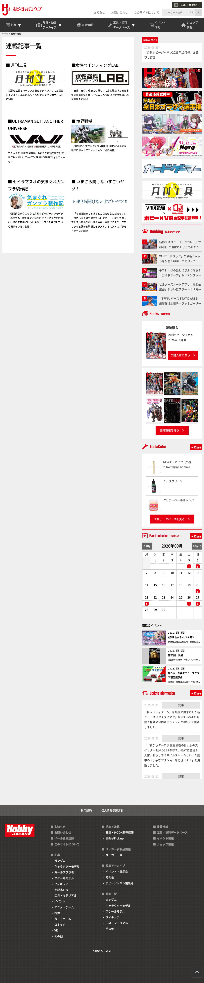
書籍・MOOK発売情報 (120, 832)
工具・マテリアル (65, 895)
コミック (60, 924)
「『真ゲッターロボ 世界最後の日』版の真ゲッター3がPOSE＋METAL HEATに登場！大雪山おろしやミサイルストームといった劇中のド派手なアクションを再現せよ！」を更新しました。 (172, 755)
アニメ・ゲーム (64, 907)
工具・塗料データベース (172, 832)
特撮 (57, 913)
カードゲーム (62, 919)
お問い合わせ (119, 12)
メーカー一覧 (114, 855)
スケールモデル (64, 878)
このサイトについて (146, 12)
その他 (58, 936)
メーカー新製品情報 (118, 849)
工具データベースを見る (169, 519)
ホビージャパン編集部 (119, 883)
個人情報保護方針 (112, 810)
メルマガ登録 (188, 5)
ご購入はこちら (180, 355)
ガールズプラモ (64, 872)
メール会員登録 (64, 838)
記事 (181, 705)
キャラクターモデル (66, 866)
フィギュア (61, 884)
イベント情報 (165, 838)
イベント (60, 901)
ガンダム (60, 861)
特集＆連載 (113, 827)
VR (56, 930)
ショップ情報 (165, 844)
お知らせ (99, 12)
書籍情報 (162, 827)
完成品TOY (61, 890)
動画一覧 (111, 894)
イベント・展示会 (117, 871)
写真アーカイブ (115, 866)
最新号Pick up (115, 838)
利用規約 (86, 810)
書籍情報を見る (169, 430)
